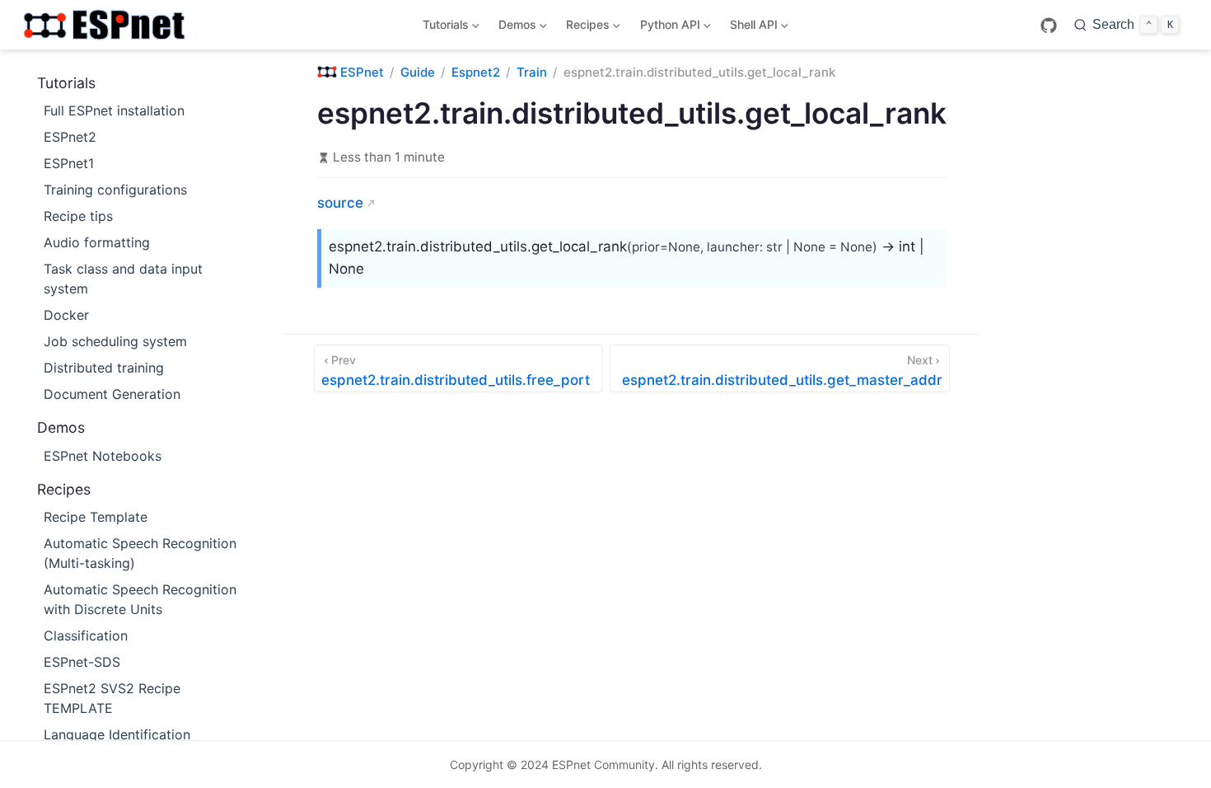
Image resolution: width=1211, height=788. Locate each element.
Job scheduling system (115, 341)
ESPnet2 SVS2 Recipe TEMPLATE (112, 698)
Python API (667, 27)
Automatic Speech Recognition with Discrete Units (140, 599)
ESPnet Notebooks (102, 456)
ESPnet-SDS (82, 662)
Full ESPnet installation (114, 110)
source (340, 203)
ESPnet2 (70, 137)
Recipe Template (95, 517)
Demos (515, 27)
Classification (86, 635)
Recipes (585, 27)
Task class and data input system (123, 278)
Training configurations (115, 189)
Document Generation (112, 394)
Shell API (750, 27)
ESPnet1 (69, 163)
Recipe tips (78, 216)
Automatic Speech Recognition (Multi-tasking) (140, 553)
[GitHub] (1049, 25)
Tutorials (442, 27)
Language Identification (117, 734)
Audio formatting (97, 242)
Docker (66, 315)
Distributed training (104, 367)
